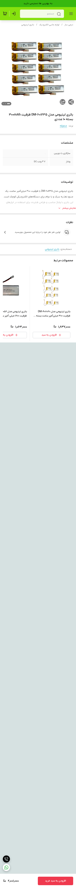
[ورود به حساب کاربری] (14, 13)
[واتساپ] (6, 867)
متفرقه (63, 126)
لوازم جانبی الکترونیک (49, 24)
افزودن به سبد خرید (55, 881)
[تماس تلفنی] (6, 859)
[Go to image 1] (8, 103)
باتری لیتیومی (27, 24)
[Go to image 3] (3, 103)
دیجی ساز (69, 24)
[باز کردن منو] (70, 13)
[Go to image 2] (5, 103)
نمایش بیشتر (69, 208)
